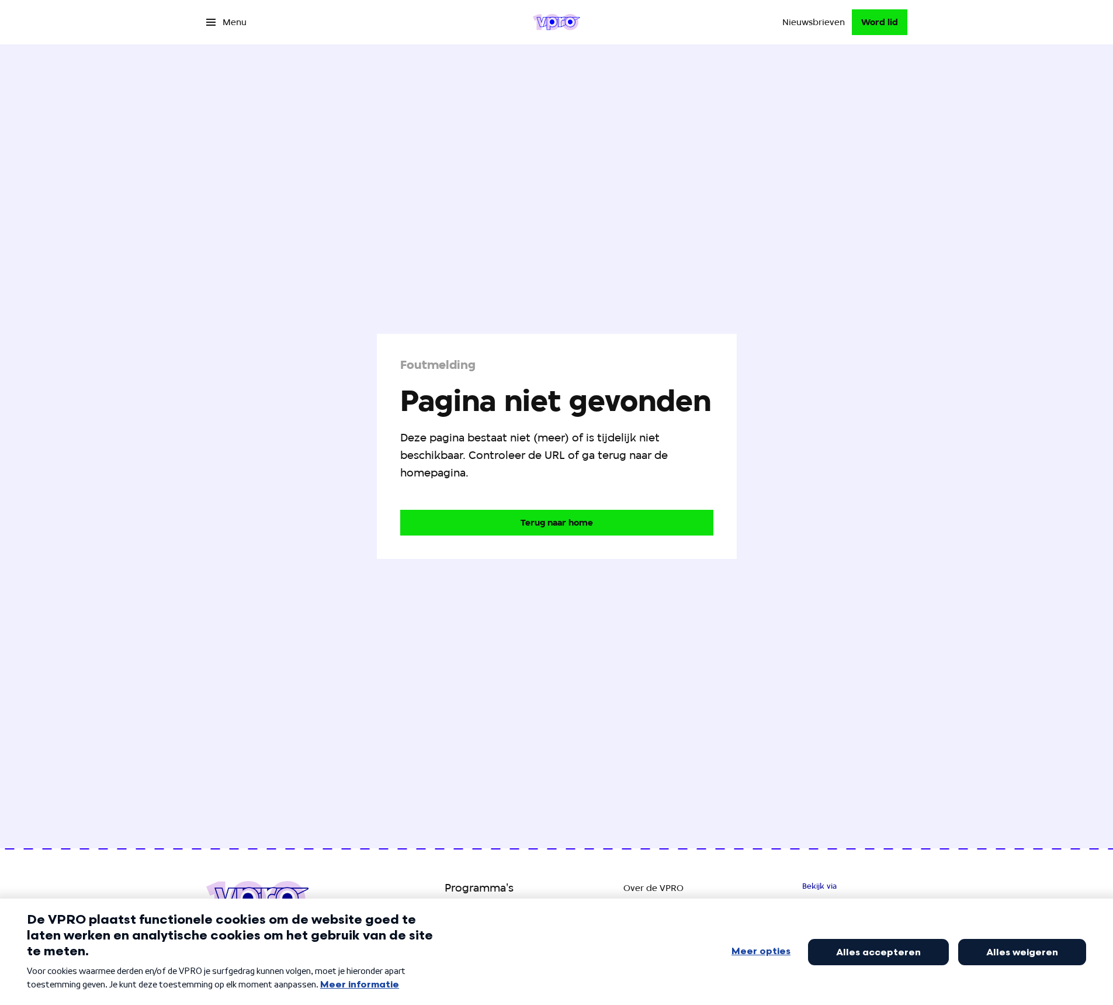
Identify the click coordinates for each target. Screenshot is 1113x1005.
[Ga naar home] (556, 22)
